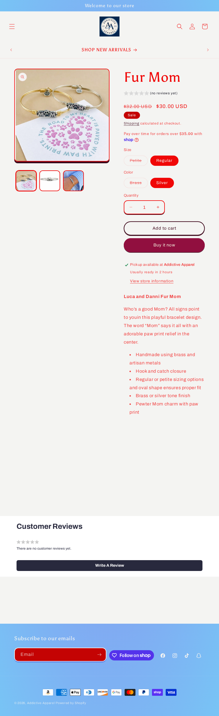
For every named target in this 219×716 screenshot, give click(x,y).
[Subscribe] (99, 655)
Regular (164, 160)
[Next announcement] (208, 50)
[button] (12, 26)
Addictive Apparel (41, 703)
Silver (162, 183)
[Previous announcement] (11, 50)
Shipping (131, 123)
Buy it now (164, 245)
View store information (151, 281)
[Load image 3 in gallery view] (73, 180)
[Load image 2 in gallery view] (49, 180)
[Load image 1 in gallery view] (26, 180)
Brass (139, 184)
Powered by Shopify (71, 703)
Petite (139, 162)
